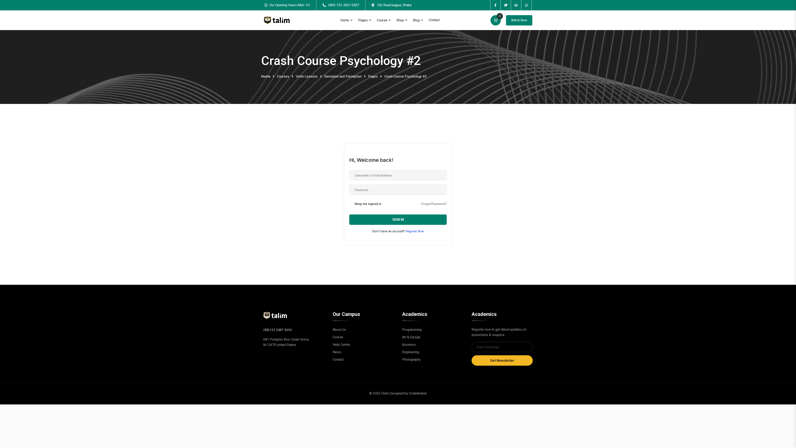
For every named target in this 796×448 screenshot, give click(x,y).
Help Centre (341, 345)
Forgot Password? (434, 204)
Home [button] (344, 20)
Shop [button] (400, 20)
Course (338, 337)
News (337, 352)
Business (409, 345)
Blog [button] (416, 20)
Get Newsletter (502, 361)
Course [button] (382, 20)
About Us (339, 330)
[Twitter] (506, 5)
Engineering (410, 352)
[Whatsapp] (526, 5)
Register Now (415, 231)
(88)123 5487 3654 (277, 330)
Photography (411, 360)
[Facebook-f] (495, 5)
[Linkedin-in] (516, 5)
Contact (434, 20)
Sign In (398, 220)
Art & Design (411, 337)
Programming (412, 330)
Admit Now (519, 20)
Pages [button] (363, 20)
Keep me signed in (368, 204)
